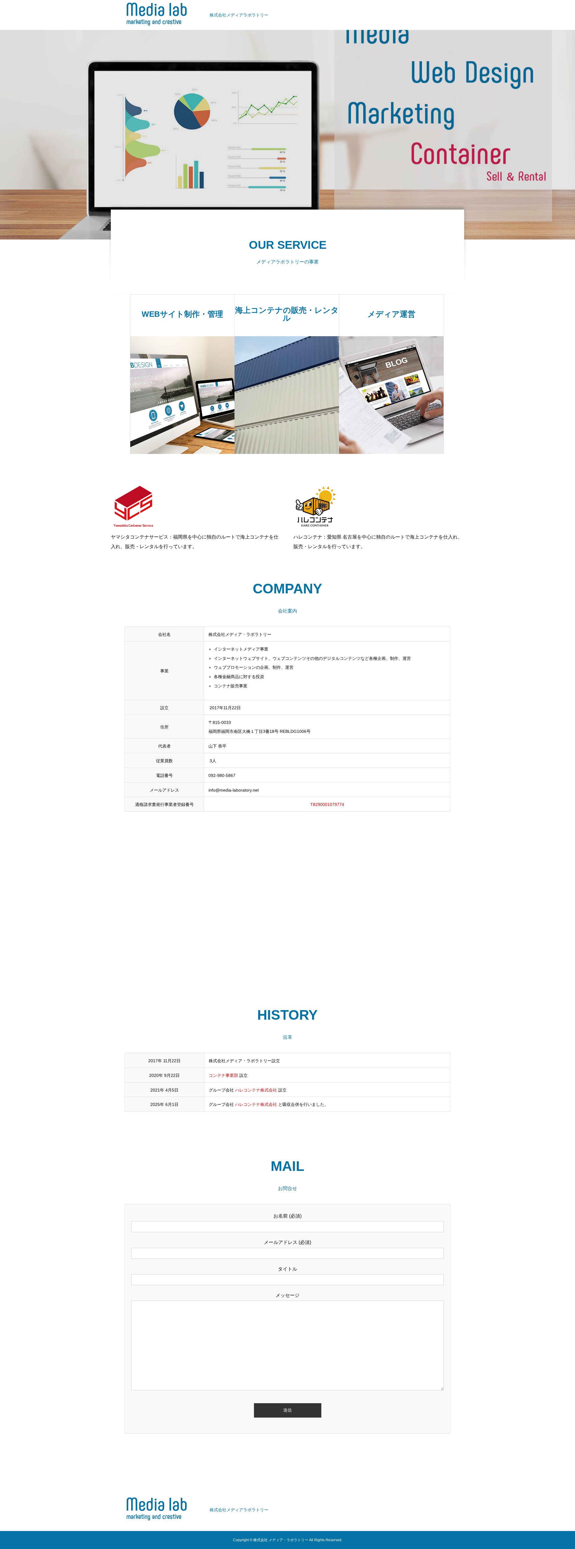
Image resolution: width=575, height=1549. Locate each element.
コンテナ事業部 (223, 1075)
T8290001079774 (327, 804)
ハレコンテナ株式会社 (256, 1090)
